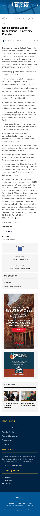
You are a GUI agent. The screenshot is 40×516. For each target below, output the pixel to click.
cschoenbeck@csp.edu (10, 218)
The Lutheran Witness (24, 503)
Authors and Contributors (12, 287)
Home (3, 17)
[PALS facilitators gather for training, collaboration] (11, 396)
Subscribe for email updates (12, 465)
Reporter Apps (7, 440)
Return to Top (7, 227)
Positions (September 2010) (20, 259)
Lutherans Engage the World (15, 506)
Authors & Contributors (10, 436)
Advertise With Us (8, 432)
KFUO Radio (31, 506)
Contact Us (7, 283)
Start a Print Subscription (10, 428)
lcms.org (12, 503)
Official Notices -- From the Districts (20, 268)
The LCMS (8, 41)
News (3, 23)
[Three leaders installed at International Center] (28, 396)
